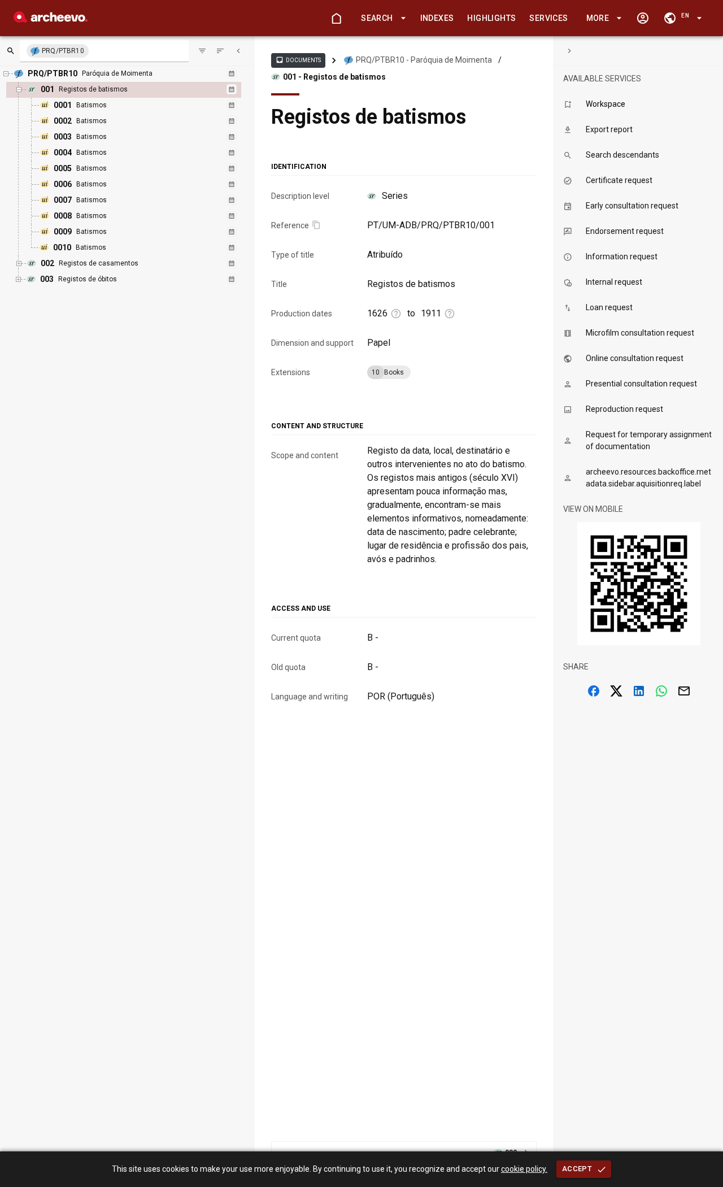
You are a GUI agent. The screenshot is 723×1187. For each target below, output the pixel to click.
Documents (298, 60)
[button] (381, 18)
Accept (577, 1168)
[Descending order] (220, 51)
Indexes (437, 18)
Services (548, 18)
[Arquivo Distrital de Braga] (51, 19)
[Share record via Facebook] (593, 691)
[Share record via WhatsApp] (661, 691)
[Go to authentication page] (642, 18)
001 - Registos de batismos (334, 76)
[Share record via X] (616, 691)
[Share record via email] (684, 691)
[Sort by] (202, 51)
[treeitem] (136, 169)
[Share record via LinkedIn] (639, 691)
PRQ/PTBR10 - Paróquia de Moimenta (424, 59)
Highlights (491, 18)
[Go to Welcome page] (336, 18)
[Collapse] (238, 51)
